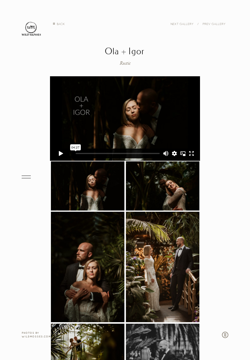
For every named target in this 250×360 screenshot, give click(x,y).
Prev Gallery (213, 24)
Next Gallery (181, 24)
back (60, 24)
